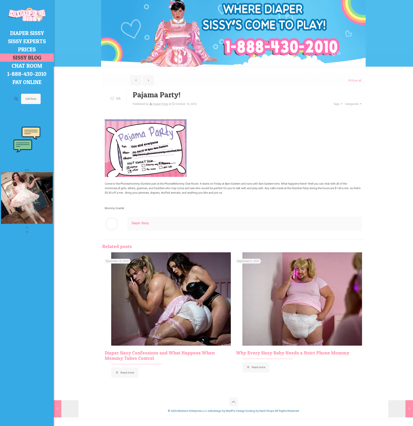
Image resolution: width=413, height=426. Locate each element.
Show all (356, 80)
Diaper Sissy (160, 104)
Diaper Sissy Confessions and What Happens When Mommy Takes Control (160, 355)
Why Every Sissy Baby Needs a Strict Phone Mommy (292, 353)
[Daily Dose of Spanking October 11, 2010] (66, 408)
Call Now (30, 98)
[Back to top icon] (233, 401)
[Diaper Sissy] (27, 14)
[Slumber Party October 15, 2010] (400, 408)
